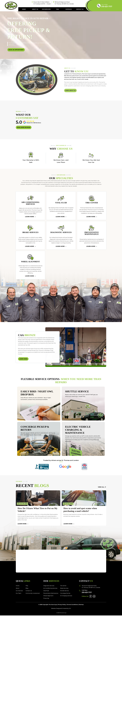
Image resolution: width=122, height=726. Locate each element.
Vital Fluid (46, 590)
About (17, 588)
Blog (27, 588)
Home (24, 9)
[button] (30, 217)
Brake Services (64, 588)
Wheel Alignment (48, 595)
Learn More (23, 359)
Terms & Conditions (72, 604)
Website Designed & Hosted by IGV (61, 608)
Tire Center (63, 585)
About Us (35, 9)
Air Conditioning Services (50, 588)
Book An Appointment (16, 49)
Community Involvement (33, 593)
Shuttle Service (64, 590)
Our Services (46, 9)
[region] (103, 715)
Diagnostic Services (48, 585)
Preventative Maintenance (50, 593)
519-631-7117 (106, 6)
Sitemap (81, 604)
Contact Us (79, 9)
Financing (46, 598)
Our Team (18, 593)
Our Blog (69, 9)
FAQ (57, 9)
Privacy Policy (62, 604)
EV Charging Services (66, 595)
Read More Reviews (23, 127)
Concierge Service (65, 593)
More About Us (69, 90)
